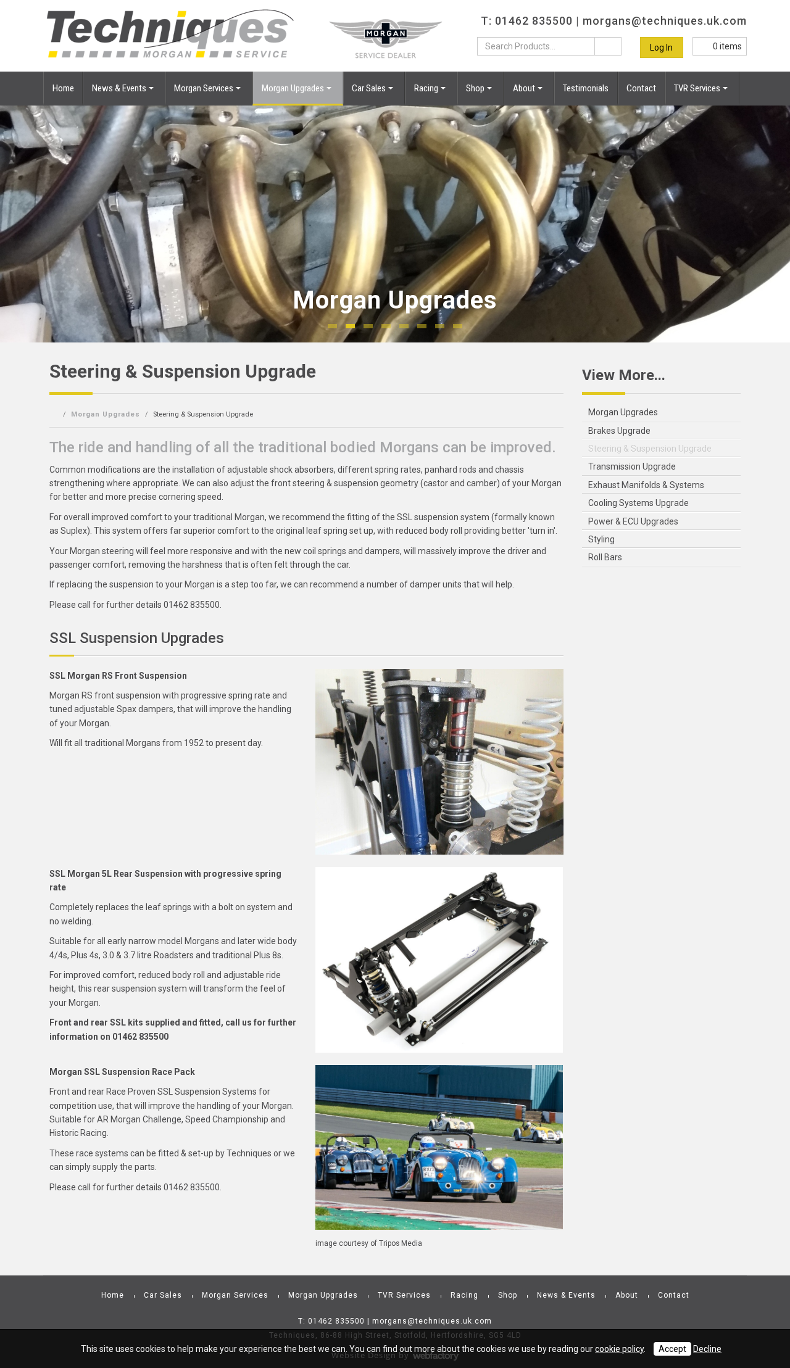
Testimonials (586, 88)
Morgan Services (203, 88)
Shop (475, 88)
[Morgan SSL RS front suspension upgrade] (439, 762)
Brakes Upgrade (619, 431)
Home (63, 88)
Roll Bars (605, 557)
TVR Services (697, 88)
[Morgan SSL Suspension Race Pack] (439, 1147)
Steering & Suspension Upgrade (650, 449)
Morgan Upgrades (293, 88)
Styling (601, 539)
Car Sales (369, 88)
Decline (707, 1349)
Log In (661, 47)
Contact (641, 88)
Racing (426, 88)
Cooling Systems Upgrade (638, 503)
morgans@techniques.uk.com (665, 20)
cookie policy (619, 1349)
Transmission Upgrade (632, 466)
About (524, 88)
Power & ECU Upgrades (633, 521)
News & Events (119, 88)
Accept (672, 1349)
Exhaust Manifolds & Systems (646, 485)
